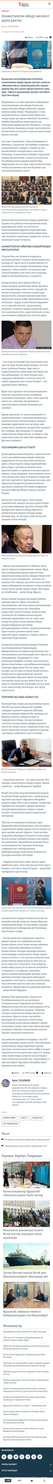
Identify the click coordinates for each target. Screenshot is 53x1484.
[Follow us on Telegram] (27, 1456)
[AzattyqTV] (32, 1481)
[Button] (29, 37)
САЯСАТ (5, 11)
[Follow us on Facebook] (4, 1456)
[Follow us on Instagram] (21, 1456)
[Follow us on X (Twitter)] (9, 1456)
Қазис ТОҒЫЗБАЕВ (10, 27)
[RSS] (33, 1456)
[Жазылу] (39, 1456)
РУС (19, 1481)
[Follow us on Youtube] (16, 1456)
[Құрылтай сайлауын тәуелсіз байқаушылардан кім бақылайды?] (26, 1295)
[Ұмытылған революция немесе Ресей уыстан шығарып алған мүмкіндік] (26, 1213)
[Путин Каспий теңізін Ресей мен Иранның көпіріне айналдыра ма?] (26, 1256)
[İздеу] (44, 1481)
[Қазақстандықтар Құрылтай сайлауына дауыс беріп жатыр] (26, 1175)
